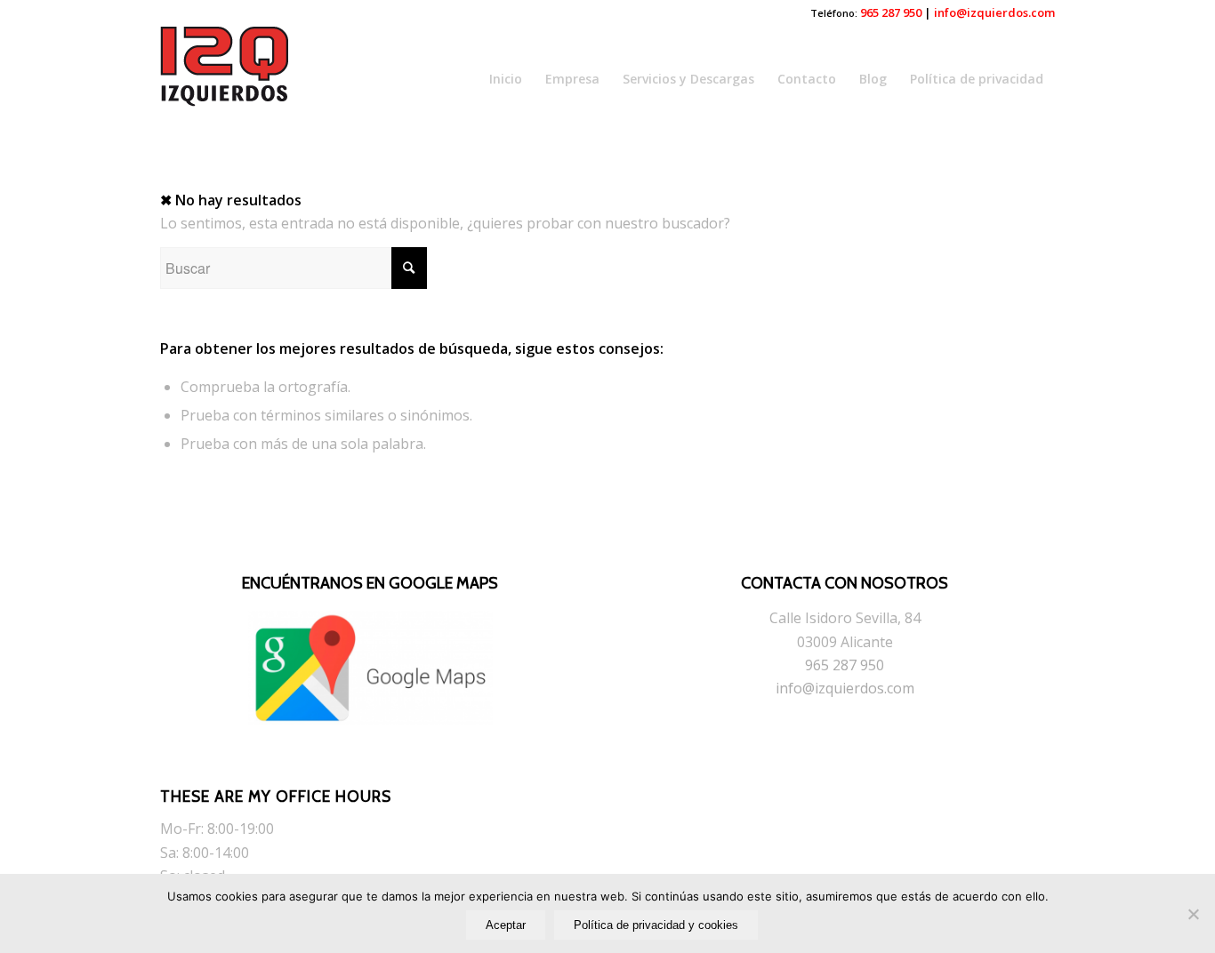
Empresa (572, 78)
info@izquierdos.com (994, 12)
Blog (873, 78)
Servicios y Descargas (688, 78)
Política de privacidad (976, 78)
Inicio (505, 78)
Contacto (806, 78)
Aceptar (506, 925)
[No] (1193, 914)
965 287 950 (890, 12)
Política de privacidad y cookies (656, 925)
